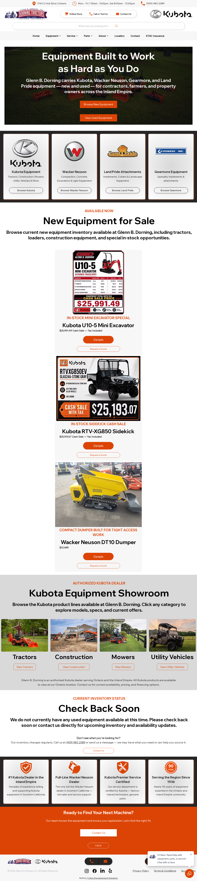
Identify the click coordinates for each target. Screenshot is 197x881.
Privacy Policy (141, 870)
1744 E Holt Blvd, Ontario (51, 3)
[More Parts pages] (91, 36)
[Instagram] (86, 871)
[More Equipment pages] (60, 36)
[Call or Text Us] (105, 861)
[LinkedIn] (102, 871)
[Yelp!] (110, 871)
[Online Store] (91, 861)
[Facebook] (94, 871)
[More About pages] (107, 36)
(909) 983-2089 (155, 3)
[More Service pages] (77, 36)
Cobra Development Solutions (102, 878)
